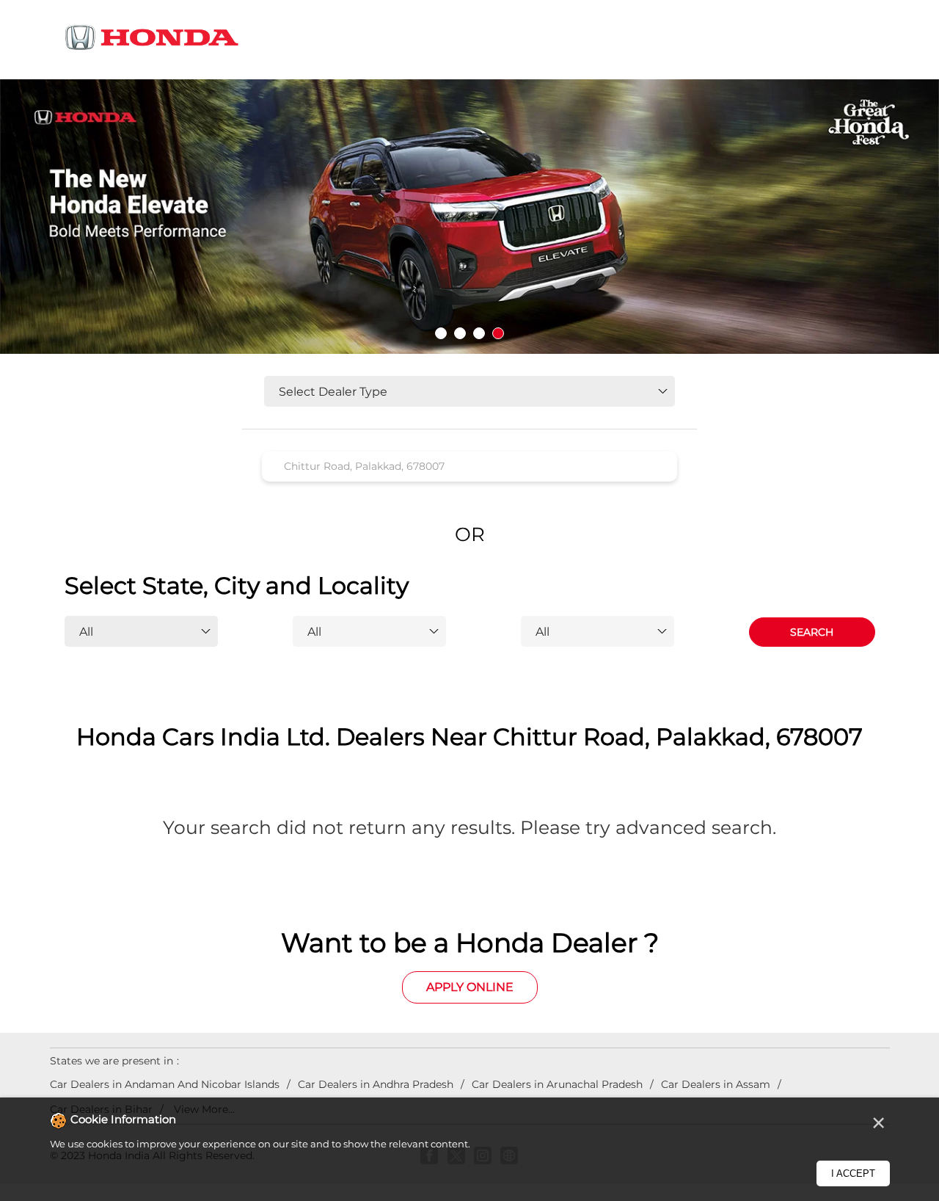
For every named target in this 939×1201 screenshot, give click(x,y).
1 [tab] (441, 333)
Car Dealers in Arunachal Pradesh (557, 1084)
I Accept (853, 1173)
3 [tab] (479, 333)
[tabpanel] (469, 217)
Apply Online (470, 987)
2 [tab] (460, 333)
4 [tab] (498, 333)
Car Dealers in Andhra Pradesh (375, 1084)
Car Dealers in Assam (715, 1084)
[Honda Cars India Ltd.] (152, 40)
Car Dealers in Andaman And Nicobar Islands (164, 1084)
